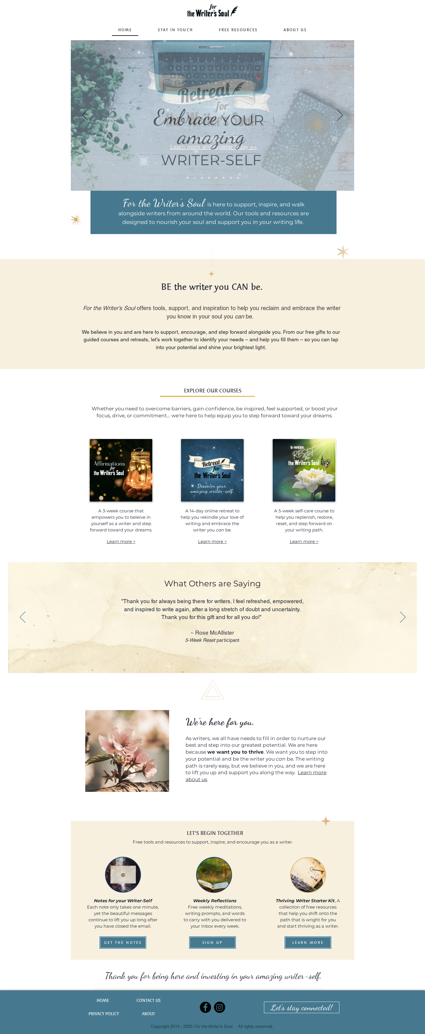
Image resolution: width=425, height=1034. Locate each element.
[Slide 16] (245, 660)
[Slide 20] (274, 660)
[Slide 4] (238, 178)
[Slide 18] (259, 660)
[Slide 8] (202, 178)
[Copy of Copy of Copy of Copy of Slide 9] (281, 660)
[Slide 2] (151, 660)
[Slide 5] (216, 178)
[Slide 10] (202, 660)
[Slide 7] (209, 178)
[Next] (340, 116)
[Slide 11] (209, 660)
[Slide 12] (216, 660)
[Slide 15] (238, 660)
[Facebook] (205, 1007)
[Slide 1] (187, 178)
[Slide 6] (223, 178)
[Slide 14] (231, 660)
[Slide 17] (252, 660)
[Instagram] (219, 1007)
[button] (238, 30)
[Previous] (85, 116)
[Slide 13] (223, 660)
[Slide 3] (158, 660)
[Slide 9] (194, 178)
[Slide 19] (267, 660)
